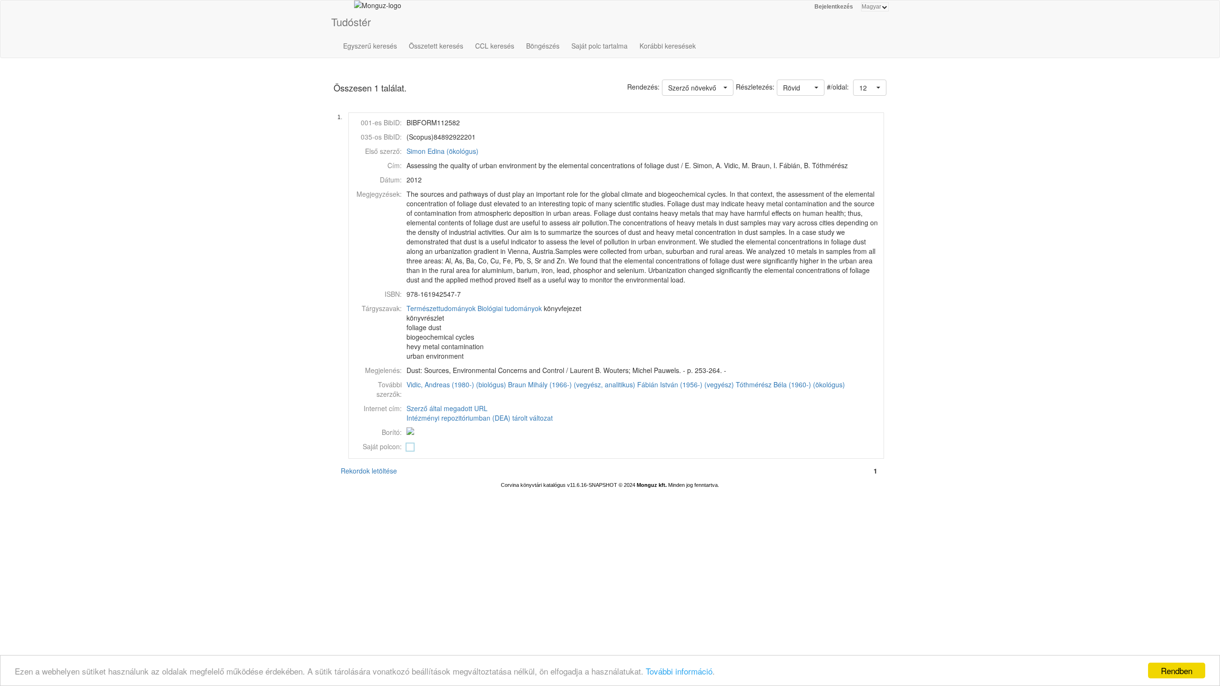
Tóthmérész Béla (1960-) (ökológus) (790, 384)
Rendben (1176, 670)
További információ (679, 671)
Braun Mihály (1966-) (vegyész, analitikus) (571, 384)
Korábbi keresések (668, 45)
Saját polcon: (382, 446)
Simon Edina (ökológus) (442, 151)
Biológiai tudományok (510, 308)
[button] (869, 88)
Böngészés (542, 45)
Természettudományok (441, 308)
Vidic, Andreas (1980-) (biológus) (456, 384)
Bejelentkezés (833, 6)
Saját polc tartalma (599, 45)
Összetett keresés (436, 45)
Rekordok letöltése (369, 470)
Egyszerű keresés (370, 45)
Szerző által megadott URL (447, 408)
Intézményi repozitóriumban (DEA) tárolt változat (480, 418)
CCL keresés (494, 45)
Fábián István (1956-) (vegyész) (685, 384)
